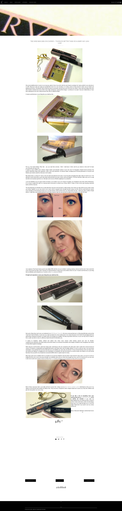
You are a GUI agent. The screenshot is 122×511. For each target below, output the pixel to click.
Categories (24, 2)
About (11, 2)
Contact (6, 2)
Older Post (89, 480)
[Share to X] (58, 439)
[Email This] (56, 439)
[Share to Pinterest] (64, 439)
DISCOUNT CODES (32, 2)
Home (60, 480)
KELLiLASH (61, 504)
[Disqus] (60, 459)
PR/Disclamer (17, 2)
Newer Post (30, 480)
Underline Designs (41, 509)
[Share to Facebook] (61, 439)
